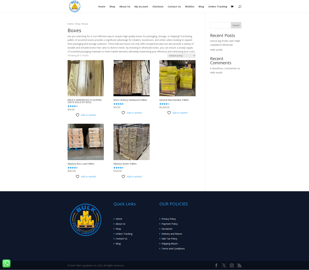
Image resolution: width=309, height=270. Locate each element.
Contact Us (174, 6)
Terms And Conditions (173, 248)
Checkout (158, 6)
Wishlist (189, 6)
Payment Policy (170, 223)
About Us (124, 6)
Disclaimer (167, 228)
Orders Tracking (217, 6)
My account (141, 6)
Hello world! (216, 49)
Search (236, 25)
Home (101, 6)
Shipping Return (170, 243)
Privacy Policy (169, 218)
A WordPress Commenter (223, 68)
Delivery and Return (172, 233)
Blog (201, 6)
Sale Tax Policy (169, 238)
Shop (112, 6)
